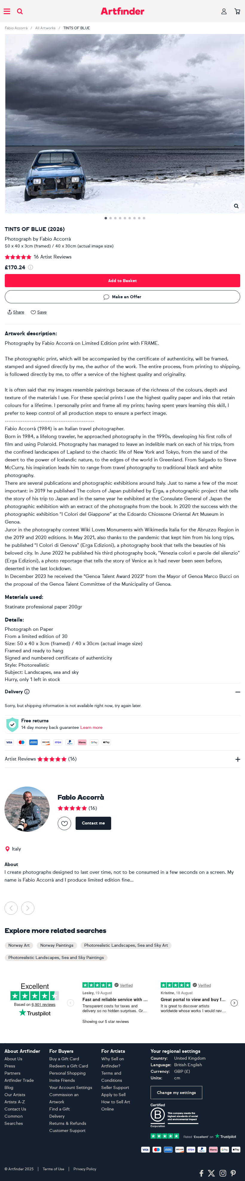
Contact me (93, 823)
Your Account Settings (70, 1087)
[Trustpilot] (193, 1135)
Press (9, 1066)
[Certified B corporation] (174, 1115)
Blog (8, 1087)
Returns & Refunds (67, 1123)
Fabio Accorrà (16, 28)
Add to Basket (122, 280)
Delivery (57, 1116)
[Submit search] (19, 11)
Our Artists (14, 1094)
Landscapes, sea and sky (51, 672)
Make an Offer (126, 296)
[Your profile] (224, 11)
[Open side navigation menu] (7, 11)
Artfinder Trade (19, 1080)
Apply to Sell (113, 1094)
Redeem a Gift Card (68, 1066)
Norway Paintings (57, 945)
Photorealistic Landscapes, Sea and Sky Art (126, 945)
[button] (236, 206)
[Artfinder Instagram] (223, 1173)
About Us (13, 1058)
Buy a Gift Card (64, 1058)
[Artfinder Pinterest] (233, 1173)
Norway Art (19, 945)
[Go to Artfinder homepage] (122, 11)
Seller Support (115, 1087)
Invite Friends (62, 1080)
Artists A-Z (14, 1101)
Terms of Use (53, 1169)
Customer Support (67, 1130)
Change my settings (176, 1092)
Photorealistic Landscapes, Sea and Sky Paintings (56, 957)
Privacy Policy (85, 1169)
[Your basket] (237, 11)
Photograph (18, 239)
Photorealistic (34, 665)
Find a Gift (59, 1109)
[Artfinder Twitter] (211, 1173)
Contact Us (15, 1109)
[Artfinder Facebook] (201, 1173)
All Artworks (45, 28)
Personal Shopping (67, 1073)
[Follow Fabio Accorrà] (64, 823)
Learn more (91, 727)
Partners (12, 1073)
